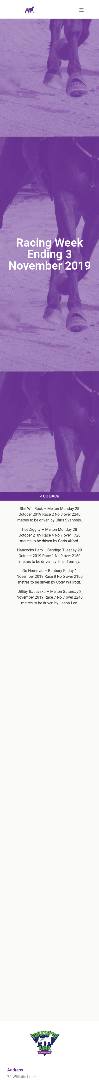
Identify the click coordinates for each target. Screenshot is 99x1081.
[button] (81, 9)
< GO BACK (49, 496)
